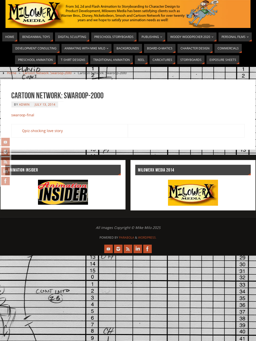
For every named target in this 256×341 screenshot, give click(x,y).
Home (11, 73)
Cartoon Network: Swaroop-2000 (47, 73)
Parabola (126, 237)
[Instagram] (5, 152)
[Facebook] (5, 181)
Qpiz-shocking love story (42, 130)
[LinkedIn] (5, 171)
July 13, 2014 (45, 104)
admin (24, 104)
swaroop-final (22, 115)
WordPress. (147, 237)
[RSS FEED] (5, 161)
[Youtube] (5, 142)
